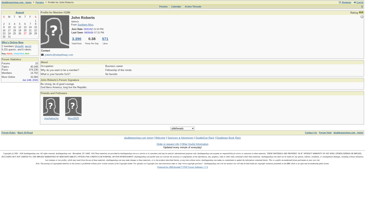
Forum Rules (9, 132)
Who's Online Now (12, 42)
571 (105, 39)
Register (346, 2)
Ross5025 (73, 118)
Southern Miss (86, 24)
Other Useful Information (194, 144)
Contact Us (311, 132)
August (20, 12)
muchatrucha (51, 118)
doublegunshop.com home (138, 137)
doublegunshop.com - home (17, 2)
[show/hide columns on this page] (361, 6)
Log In (359, 2)
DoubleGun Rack (205, 137)
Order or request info (168, 144)
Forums (40, 2)
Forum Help (325, 132)
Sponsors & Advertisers (180, 137)
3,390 (76, 39)
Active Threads (193, 6)
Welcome (160, 137)
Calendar (176, 6)
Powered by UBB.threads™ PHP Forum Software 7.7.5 (182, 167)
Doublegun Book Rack (228, 137)
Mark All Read (25, 132)
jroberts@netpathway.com (59, 54)
